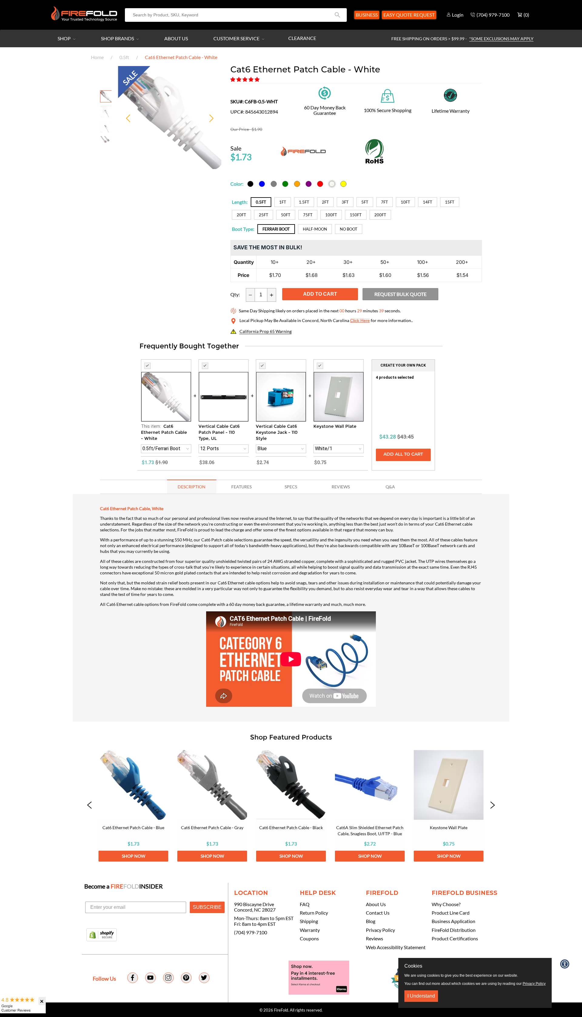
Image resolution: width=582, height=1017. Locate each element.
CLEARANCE (302, 38)
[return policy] (325, 92)
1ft (282, 202)
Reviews (374, 938)
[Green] (285, 184)
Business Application (453, 921)
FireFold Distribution (454, 930)
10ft (405, 202)
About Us (176, 38)
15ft (449, 202)
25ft (263, 214)
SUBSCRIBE (207, 907)
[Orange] (297, 184)
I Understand (421, 996)
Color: (236, 184)
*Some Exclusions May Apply (501, 38)
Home (97, 57)
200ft (380, 214)
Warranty (310, 930)
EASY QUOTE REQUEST (409, 15)
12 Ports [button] (209, 448)
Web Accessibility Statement (396, 947)
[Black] (250, 184)
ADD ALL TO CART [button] (403, 454)
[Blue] (262, 184)
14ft (427, 202)
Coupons (309, 938)
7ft (384, 202)
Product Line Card (451, 913)
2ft (325, 202)
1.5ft (304, 202)
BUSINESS (367, 15)
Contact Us (378, 913)
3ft (345, 202)
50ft (285, 214)
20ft (241, 214)
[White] (332, 184)
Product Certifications (455, 938)
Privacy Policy (380, 930)
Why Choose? (446, 904)
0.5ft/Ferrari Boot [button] (161, 448)
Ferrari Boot (276, 229)
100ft (331, 214)
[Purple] (309, 184)
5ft (364, 202)
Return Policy (314, 913)
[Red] (320, 184)
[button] (245, 79)
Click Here (360, 320)
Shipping (309, 921)
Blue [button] (262, 448)
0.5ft (124, 57)
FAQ (304, 904)
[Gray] (274, 184)
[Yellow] (343, 184)
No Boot (348, 229)
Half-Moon (315, 229)
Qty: (235, 294)
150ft (356, 214)
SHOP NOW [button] (133, 856)
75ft (308, 214)
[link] (133, 806)
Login (457, 15)
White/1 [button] (323, 448)
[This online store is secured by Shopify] (101, 935)
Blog (370, 921)
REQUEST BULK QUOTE (400, 294)
